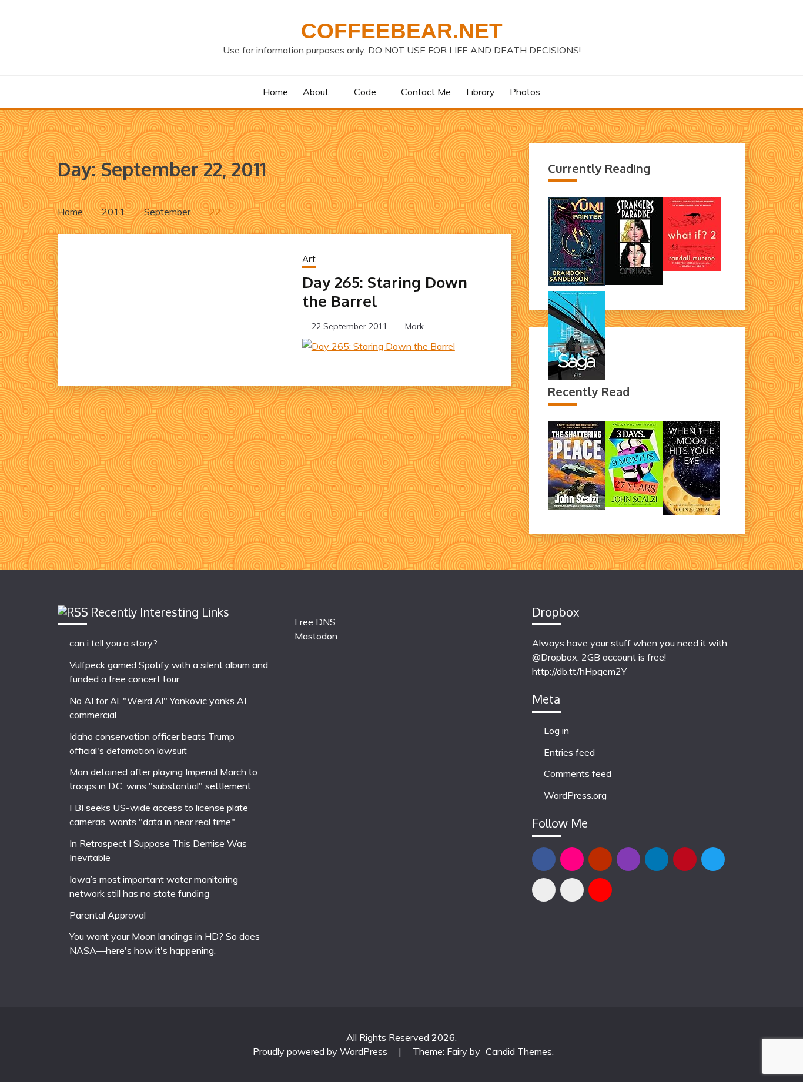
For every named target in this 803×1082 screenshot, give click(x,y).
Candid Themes (519, 1051)
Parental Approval (107, 915)
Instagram (628, 859)
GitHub (600, 859)
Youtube (600, 890)
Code (365, 92)
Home (275, 92)
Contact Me (426, 92)
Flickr (572, 859)
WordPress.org (575, 795)
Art (309, 258)
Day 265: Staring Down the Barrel (384, 291)
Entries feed (569, 752)
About (316, 92)
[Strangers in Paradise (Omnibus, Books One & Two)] (634, 281)
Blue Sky (544, 890)
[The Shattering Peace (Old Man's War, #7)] (576, 506)
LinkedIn (656, 859)
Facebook (544, 859)
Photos (525, 92)
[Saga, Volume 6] (576, 376)
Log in (556, 730)
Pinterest (685, 859)
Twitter (713, 859)
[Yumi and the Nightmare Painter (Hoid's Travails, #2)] (576, 283)
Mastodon (316, 636)
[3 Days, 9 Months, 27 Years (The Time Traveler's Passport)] (634, 504)
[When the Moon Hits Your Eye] (691, 511)
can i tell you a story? (113, 643)
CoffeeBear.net (402, 31)
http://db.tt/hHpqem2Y (579, 671)
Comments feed (577, 773)
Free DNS (315, 622)
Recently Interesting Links (160, 611)
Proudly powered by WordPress (321, 1051)
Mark (414, 326)
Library (480, 92)
